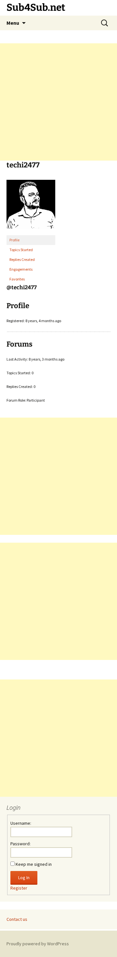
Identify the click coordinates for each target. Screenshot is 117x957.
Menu (12, 23)
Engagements (20, 269)
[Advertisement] (58, 102)
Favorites (17, 279)
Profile (14, 239)
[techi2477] (30, 207)
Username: (20, 823)
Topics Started (21, 249)
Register (18, 888)
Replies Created (22, 259)
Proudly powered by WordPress (37, 944)
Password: (20, 844)
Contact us (16, 919)
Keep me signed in (34, 864)
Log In (24, 877)
